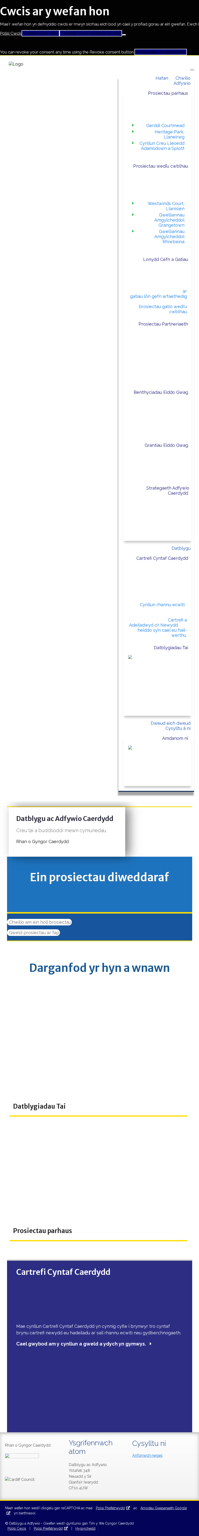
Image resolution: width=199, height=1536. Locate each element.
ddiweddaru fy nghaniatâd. (160, 52)
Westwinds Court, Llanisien (166, 206)
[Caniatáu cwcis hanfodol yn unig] (124, 34)
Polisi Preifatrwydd (110, 1508)
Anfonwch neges (147, 1455)
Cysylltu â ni (178, 728)
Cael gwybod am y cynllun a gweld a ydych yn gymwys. (81, 1344)
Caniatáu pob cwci (41, 33)
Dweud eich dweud (171, 723)
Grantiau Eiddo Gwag (166, 445)
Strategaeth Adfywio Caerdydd (167, 490)
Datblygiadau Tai (171, 647)
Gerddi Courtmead (165, 125)
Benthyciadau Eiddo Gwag (161, 392)
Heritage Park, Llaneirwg (169, 134)
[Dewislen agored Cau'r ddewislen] (192, 69)
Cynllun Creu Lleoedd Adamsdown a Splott (162, 146)
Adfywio (182, 83)
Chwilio (183, 78)
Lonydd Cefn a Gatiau (165, 259)
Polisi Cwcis (11, 33)
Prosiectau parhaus (168, 93)
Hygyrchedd (85, 1528)
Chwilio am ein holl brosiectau (39, 922)
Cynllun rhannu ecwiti (162, 604)
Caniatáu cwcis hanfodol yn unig (90, 33)
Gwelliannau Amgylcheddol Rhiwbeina (169, 236)
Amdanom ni (175, 738)
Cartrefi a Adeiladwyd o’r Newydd (158, 622)
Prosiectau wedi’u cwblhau (160, 166)
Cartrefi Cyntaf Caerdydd (162, 558)
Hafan (162, 78)
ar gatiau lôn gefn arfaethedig (158, 294)
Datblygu (181, 548)
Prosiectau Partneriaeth (163, 324)
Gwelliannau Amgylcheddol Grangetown (169, 220)
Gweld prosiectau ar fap (33, 932)
